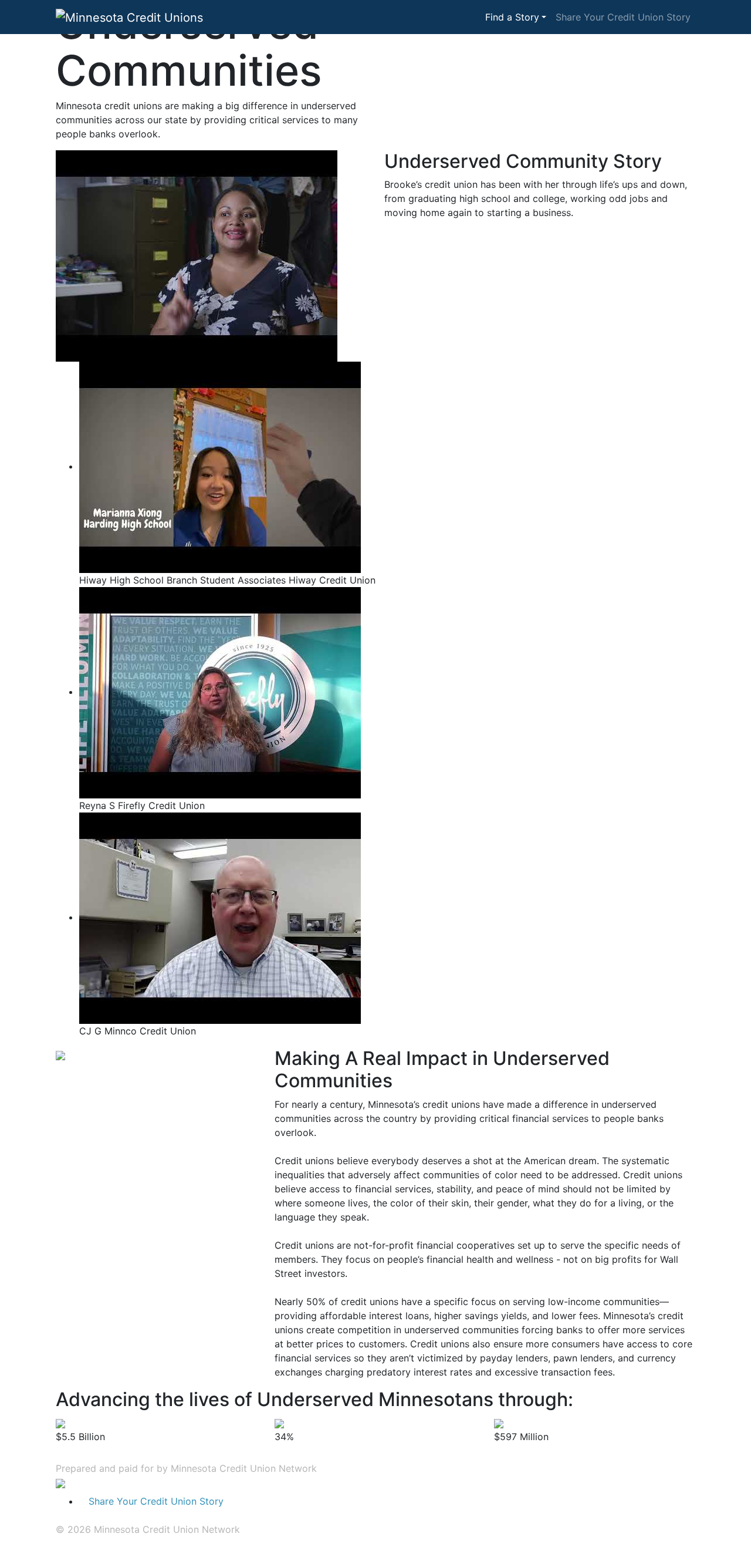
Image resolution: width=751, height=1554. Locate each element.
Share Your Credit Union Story (623, 17)
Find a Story (512, 17)
